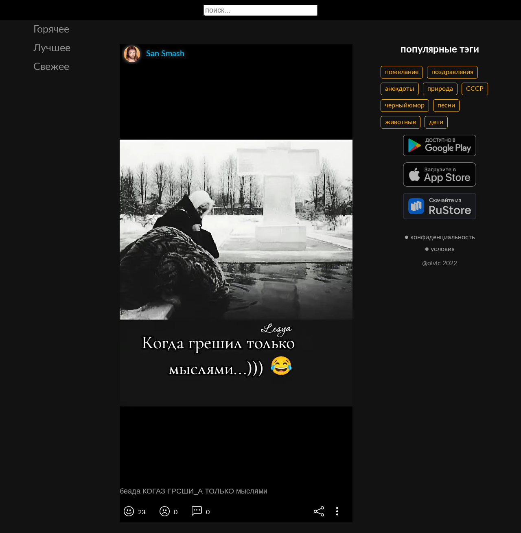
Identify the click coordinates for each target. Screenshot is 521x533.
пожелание (401, 72)
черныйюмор (405, 105)
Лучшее (51, 48)
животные (400, 122)
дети (436, 122)
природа (440, 88)
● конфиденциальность (440, 237)
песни (446, 105)
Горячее (51, 29)
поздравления (452, 72)
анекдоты (399, 88)
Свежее (51, 67)
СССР (475, 88)
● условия (440, 249)
